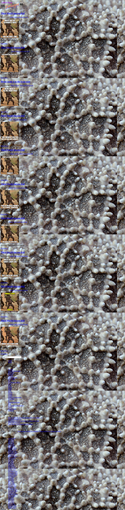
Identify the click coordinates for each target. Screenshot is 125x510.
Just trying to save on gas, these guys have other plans (23, 421)
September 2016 (12, 474)
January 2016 (12, 488)
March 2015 (11, 504)
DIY (9, 381)
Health (10, 387)
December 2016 (12, 471)
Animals (10, 369)
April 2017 (11, 465)
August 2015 (12, 496)
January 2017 (12, 470)
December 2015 (12, 489)
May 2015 (11, 501)
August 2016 (12, 476)
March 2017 (11, 466)
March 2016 (11, 484)
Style (9, 404)
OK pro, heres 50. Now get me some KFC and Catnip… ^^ (25, 417)
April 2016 (11, 483)
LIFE (9, 391)
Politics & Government (14, 397)
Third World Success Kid (13, 13)
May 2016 (11, 481)
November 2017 (12, 453)
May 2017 (11, 463)
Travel (10, 407)
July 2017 (11, 460)
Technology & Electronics (15, 405)
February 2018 (12, 448)
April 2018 (11, 445)
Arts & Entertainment (14, 371)
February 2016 (12, 486)
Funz (9, 386)
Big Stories (11, 372)
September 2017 (12, 456)
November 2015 (12, 491)
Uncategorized (12, 409)
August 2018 (12, 438)
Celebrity (10, 376)
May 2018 (11, 443)
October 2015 (12, 493)
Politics (10, 396)
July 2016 (11, 478)
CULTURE (11, 379)
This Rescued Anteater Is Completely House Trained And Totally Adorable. (39, 431)
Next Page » (4, 354)
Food (9, 384)
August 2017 (12, 458)
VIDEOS (11, 410)
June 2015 (11, 499)
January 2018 (12, 450)
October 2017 (12, 455)
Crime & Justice (12, 377)
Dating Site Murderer (14, 422)
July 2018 (11, 440)
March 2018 (11, 446)
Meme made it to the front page (15, 81)
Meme (12, 85)
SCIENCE (11, 399)
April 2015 (11, 502)
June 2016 (11, 479)
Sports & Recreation (14, 402)
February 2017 (12, 468)
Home (10, 362)
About (10, 360)
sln (9, 400)
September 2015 (12, 494)
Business (10, 374)
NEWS (10, 392)
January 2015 (12, 507)
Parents (10, 394)
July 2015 (11, 498)
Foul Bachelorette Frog (14, 419)
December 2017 (12, 451)
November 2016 (12, 473)
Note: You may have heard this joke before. (20, 424)
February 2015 (12, 506)
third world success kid (21, 17)
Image (10, 389)
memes (12, 17)
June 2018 (11, 442)
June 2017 (11, 461)
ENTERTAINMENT (14, 382)
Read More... (4, 43)
